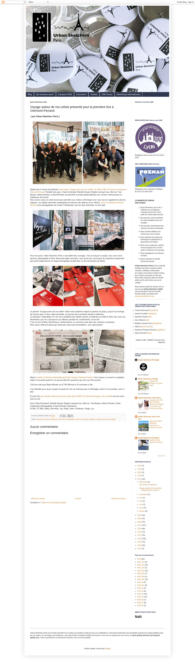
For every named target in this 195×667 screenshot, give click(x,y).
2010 (139, 549)
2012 (139, 542)
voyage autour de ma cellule (105, 419)
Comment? (81, 94)
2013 (139, 539)
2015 (139, 532)
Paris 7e (140, 603)
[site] (149, 317)
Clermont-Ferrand (43, 419)
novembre (143, 494)
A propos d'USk (65, 94)
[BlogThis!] (63, 415)
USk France (107, 94)
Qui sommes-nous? (45, 94)
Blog (30, 94)
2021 (139, 479)
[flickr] (155, 310)
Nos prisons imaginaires (67, 419)
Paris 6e (140, 600)
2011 (139, 545)
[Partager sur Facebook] (69, 415)
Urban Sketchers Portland (148, 438)
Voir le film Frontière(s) (148, 485)
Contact (94, 94)
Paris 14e (140, 574)
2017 (139, 525)
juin (141, 498)
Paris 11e (140, 565)
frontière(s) (54, 419)
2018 (139, 522)
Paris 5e (140, 597)
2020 (139, 515)
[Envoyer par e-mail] (61, 415)
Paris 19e (140, 579)
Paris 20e (140, 585)
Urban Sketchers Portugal (148, 360)
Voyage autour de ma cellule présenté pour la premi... (150, 489)
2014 (139, 535)
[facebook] (145, 327)
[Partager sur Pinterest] (72, 415)
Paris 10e (140, 562)
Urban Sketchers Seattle (148, 379)
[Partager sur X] (66, 415)
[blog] (151, 310)
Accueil (78, 499)
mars (141, 508)
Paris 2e (140, 588)
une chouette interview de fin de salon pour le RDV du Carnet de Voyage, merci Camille (76, 396)
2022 (139, 476)
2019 (139, 519)
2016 (139, 529)
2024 (139, 469)
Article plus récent (38, 499)
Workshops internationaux (128, 94)
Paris (139, 559)
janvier (142, 511)
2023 (139, 472)
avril (141, 504)
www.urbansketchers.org (144, 296)
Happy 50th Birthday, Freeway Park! (156, 383)
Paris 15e (140, 577)
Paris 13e (140, 571)
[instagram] (152, 314)
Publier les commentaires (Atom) (53, 503)
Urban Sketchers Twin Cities (149, 398)
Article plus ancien (118, 499)
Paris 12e (140, 568)
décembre (143, 482)
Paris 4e (140, 594)
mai (141, 501)
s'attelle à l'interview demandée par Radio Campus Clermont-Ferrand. (64, 377)
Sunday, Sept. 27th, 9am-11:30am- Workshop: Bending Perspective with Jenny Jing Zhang (156, 404)
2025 (139, 466)
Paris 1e (140, 582)
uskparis (92, 419)
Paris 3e (140, 591)
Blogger (108, 649)
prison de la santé (82, 419)
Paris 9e (140, 606)
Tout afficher (161, 456)
